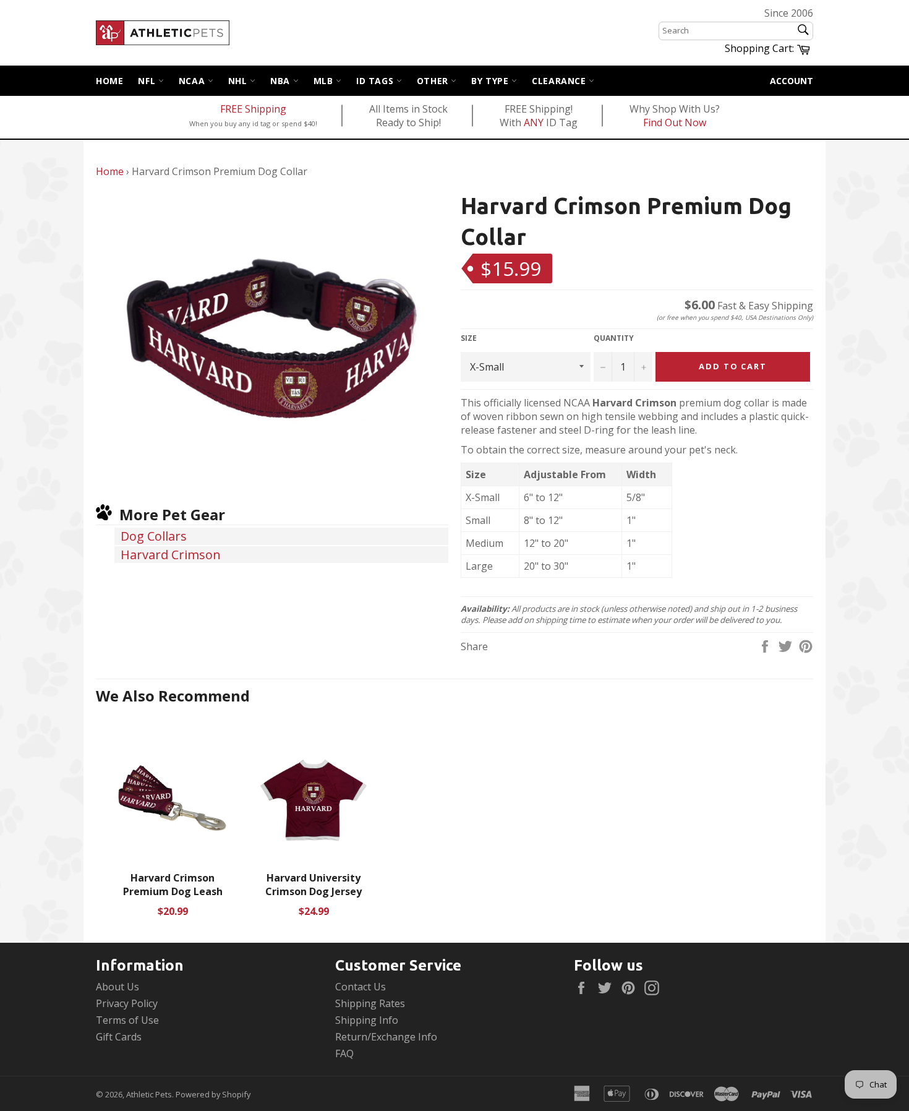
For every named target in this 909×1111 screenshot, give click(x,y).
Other (434, 81)
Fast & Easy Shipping (749, 305)
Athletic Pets (149, 1094)
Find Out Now (674, 122)
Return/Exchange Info (386, 1037)
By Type (491, 81)
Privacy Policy (127, 1003)
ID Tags (376, 81)
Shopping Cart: (769, 47)
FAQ (344, 1053)
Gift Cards (119, 1037)
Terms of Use (127, 1020)
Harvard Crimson (171, 554)
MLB (325, 81)
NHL (239, 81)
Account (791, 81)
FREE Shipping (253, 109)
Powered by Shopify (213, 1094)
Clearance (560, 81)
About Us (117, 986)
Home (109, 81)
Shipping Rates (370, 1003)
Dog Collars (154, 536)
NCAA (193, 81)
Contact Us (360, 986)
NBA (281, 81)
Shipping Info (366, 1020)
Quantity (614, 338)
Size (469, 338)
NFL (148, 81)
